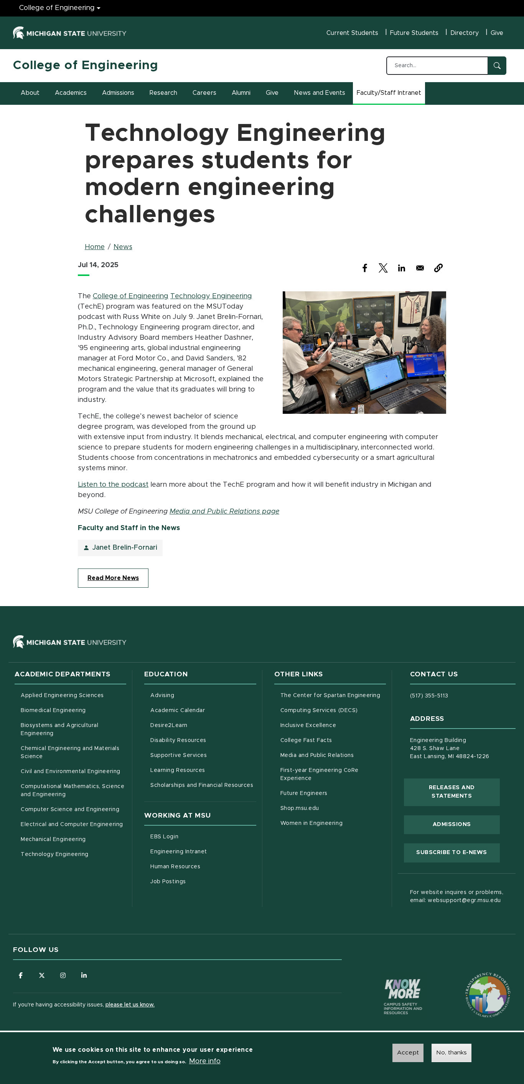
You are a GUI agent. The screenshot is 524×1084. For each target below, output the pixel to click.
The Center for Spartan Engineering (333, 695)
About (30, 93)
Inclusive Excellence (308, 725)
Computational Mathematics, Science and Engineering (73, 790)
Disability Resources (203, 740)
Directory (464, 33)
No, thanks (451, 1052)
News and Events (319, 93)
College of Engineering (57, 8)
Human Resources (203, 866)
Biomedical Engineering (53, 710)
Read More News (113, 578)
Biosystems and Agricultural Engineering (69, 729)
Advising (162, 695)
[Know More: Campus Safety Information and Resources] (388, 980)
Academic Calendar (203, 710)
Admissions (118, 93)
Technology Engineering (211, 296)
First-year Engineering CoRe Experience (319, 774)
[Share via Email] (420, 268)
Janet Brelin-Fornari (124, 547)
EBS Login (196, 836)
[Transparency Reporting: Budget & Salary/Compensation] (473, 980)
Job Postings (200, 881)
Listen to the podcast (113, 484)
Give (497, 33)
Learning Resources (203, 770)
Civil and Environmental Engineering (70, 771)
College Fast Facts (333, 740)
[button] (438, 268)
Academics (71, 93)
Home (95, 247)
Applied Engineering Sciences (62, 695)
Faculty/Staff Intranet (390, 95)
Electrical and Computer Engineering (72, 824)
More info (205, 1061)
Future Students (414, 33)
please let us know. (130, 1005)
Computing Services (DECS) (333, 710)
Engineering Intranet (203, 851)
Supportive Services (203, 755)
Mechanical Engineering (53, 839)
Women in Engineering (311, 823)
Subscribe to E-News (457, 852)
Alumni (241, 93)
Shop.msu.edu (331, 808)
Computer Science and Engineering (70, 809)
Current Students (352, 33)
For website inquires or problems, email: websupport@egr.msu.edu (456, 896)
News (123, 247)
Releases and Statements (464, 792)
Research (163, 93)
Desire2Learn (200, 725)
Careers (204, 93)
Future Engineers (304, 793)
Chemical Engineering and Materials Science (70, 752)
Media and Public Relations (317, 755)
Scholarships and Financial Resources (201, 785)
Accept (408, 1052)
